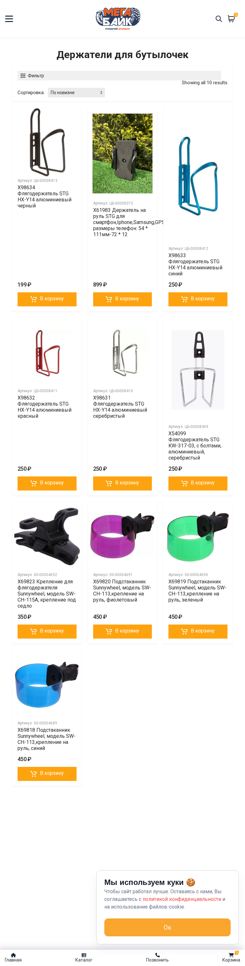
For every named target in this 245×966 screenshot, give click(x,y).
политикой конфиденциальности (182, 899)
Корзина (231, 956)
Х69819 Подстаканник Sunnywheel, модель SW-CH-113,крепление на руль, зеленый (197, 591)
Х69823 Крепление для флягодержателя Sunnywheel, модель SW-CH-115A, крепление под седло (47, 594)
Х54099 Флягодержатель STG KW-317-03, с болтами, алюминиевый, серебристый (194, 446)
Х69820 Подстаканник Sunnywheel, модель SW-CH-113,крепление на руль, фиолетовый (122, 591)
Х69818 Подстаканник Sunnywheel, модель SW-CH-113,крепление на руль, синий (47, 739)
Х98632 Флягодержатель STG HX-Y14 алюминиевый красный (44, 407)
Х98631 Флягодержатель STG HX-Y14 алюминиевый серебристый (120, 407)
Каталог (84, 959)
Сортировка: (31, 92)
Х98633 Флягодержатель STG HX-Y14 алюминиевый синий (195, 264)
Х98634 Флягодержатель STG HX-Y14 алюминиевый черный (44, 196)
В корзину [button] (52, 299)
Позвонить (157, 959)
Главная (13, 959)
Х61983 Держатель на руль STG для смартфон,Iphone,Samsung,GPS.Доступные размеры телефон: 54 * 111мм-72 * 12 (143, 222)
